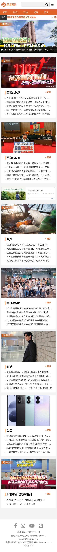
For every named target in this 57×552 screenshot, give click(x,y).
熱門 (5, 12)
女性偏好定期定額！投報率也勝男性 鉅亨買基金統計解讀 (29, 114)
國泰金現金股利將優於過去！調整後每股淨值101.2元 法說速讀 (29, 102)
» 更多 (48, 92)
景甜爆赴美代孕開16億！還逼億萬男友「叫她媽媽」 (29, 384)
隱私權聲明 (29, 545)
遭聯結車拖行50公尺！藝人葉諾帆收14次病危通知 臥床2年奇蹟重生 (29, 380)
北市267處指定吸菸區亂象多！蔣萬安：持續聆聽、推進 (29, 179)
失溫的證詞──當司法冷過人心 (21, 504)
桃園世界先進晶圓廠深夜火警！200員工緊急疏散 (29, 253)
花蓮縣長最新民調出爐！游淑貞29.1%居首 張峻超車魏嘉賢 (29, 444)
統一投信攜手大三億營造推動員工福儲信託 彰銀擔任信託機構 (29, 110)
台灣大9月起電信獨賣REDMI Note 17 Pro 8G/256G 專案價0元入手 (29, 440)
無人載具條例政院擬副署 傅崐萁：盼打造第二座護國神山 (29, 163)
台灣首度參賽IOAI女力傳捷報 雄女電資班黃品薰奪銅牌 (29, 316)
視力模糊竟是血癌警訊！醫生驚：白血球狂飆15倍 (29, 452)
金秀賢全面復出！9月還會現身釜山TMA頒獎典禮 (29, 372)
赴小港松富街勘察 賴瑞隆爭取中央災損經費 (27, 320)
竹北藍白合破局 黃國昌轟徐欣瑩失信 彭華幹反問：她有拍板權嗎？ (29, 167)
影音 (46, 12)
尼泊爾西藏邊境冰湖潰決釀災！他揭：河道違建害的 (29, 261)
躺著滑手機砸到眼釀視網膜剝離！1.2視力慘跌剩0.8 (29, 448)
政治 (25, 12)
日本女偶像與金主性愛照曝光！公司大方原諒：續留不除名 (29, 257)
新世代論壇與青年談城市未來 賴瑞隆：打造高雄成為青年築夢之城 (29, 308)
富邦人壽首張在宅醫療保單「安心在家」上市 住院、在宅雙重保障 (29, 106)
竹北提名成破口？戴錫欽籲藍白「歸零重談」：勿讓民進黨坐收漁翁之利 (29, 171)
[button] (54, 37)
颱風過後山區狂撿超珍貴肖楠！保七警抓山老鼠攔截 (29, 249)
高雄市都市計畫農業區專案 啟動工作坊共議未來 (29, 312)
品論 (36, 12)
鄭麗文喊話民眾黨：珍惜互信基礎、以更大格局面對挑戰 (29, 175)
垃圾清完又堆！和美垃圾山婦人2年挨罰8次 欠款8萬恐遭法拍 (29, 245)
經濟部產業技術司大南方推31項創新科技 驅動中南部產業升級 (29, 324)
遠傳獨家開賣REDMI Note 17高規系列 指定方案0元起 (29, 436)
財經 (15, 12)
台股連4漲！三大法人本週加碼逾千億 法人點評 (29, 98)
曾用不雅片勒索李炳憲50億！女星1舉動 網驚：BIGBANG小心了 (29, 376)
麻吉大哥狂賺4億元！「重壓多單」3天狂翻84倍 (29, 388)
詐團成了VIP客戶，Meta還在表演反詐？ (25, 500)
